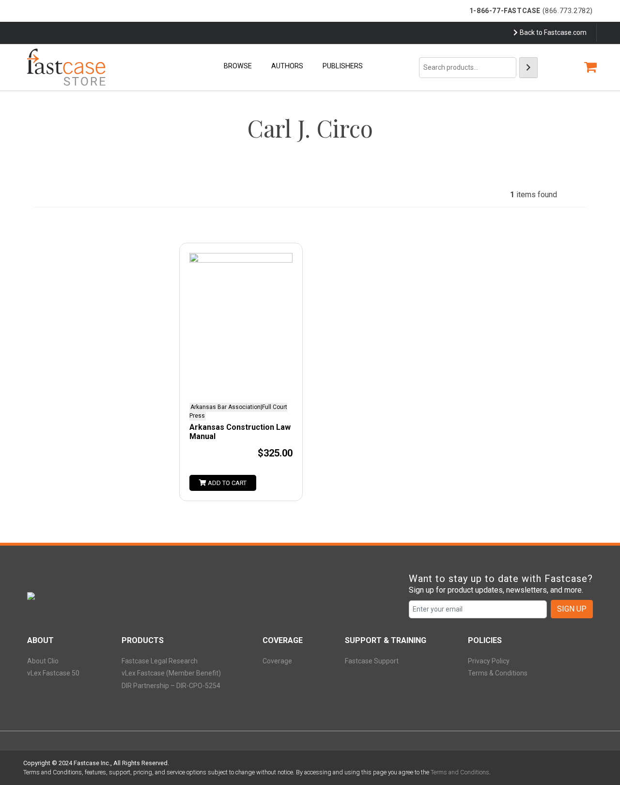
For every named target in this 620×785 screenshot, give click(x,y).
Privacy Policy (489, 661)
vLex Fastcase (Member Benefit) (171, 673)
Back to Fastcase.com (553, 32)
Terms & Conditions (497, 673)
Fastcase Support (372, 661)
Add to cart (226, 483)
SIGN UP (572, 608)
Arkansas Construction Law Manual (240, 432)
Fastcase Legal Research (160, 661)
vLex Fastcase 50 (53, 673)
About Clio (43, 661)
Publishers (343, 66)
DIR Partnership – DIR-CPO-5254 (171, 686)
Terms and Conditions (460, 772)
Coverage (277, 661)
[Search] (528, 67)
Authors (287, 66)
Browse (238, 66)
